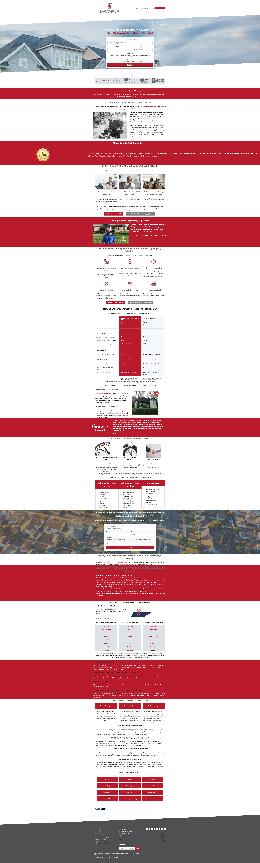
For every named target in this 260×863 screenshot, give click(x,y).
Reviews (152, 8)
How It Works (139, 8)
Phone (118, 47)
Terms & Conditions (130, 61)
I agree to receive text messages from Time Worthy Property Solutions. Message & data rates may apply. (130, 56)
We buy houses (148, 134)
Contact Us (156, 25)
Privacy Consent (130, 59)
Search (138, 848)
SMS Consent (130, 53)
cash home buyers (122, 562)
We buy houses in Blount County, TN (129, 564)
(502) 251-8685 (126, 835)
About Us (146, 8)
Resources (163, 836)
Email (141, 47)
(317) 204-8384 (102, 841)
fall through (158, 364)
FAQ (164, 25)
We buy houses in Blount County (103, 393)
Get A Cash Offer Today (160, 832)
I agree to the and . (131, 61)
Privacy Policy (139, 61)
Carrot (119, 857)
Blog (161, 25)
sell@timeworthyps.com (104, 843)
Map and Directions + (99, 845)
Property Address (130, 40)
